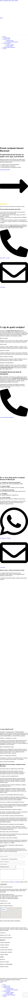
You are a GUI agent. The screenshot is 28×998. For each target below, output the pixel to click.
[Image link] (6, 925)
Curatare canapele (10, 44)
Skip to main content (13, 0)
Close (1, 982)
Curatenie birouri (9, 40)
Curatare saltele (9, 46)
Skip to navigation (4, 0)
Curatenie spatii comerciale (12, 41)
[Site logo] (9, 16)
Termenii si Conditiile (14, 881)
